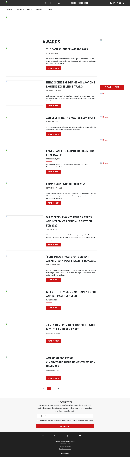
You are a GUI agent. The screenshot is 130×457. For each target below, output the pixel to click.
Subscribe (65, 426)
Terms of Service (88, 420)
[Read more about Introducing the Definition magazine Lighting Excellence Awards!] (24, 94)
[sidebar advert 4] (112, 186)
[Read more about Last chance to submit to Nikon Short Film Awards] (24, 161)
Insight (9, 9)
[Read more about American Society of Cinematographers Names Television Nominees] (24, 368)
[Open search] (123, 3)
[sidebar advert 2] (112, 126)
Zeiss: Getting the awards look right (70, 117)
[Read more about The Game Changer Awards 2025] (24, 59)
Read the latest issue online (65, 3)
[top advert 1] (65, 25)
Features (20, 9)
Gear (28, 9)
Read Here (112, 87)
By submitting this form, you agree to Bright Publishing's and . (66, 420)
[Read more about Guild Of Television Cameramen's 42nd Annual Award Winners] (24, 302)
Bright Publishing (70, 441)
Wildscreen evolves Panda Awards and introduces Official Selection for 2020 (69, 221)
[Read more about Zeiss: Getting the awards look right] (24, 128)
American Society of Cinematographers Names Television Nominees (70, 362)
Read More (53, 68)
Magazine (38, 9)
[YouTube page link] (120, 3)
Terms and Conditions (64, 446)
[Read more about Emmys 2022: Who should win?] (24, 194)
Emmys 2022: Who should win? (65, 184)
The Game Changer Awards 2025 (67, 49)
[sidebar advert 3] (112, 149)
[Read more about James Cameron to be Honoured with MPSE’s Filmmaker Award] (24, 335)
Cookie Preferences (65, 449)
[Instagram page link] (114, 3)
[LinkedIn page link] (111, 3)
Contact (49, 9)
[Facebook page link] (117, 3)
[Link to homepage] (13, 3)
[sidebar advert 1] (112, 103)
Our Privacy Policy (65, 443)
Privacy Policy (77, 420)
